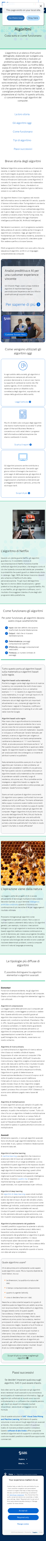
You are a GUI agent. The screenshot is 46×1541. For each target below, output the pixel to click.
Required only (23, 1517)
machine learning (9, 1156)
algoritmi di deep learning (14, 1194)
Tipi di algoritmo (22, 140)
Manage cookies (23, 1524)
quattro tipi (23, 1179)
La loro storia (22, 114)
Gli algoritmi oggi (22, 123)
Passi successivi (23, 149)
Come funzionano (23, 131)
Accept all (23, 1511)
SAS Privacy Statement (17, 1495)
